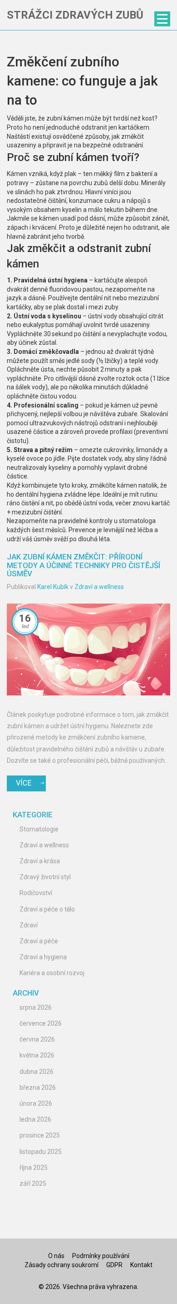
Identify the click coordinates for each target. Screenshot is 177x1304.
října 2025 (34, 1167)
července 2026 (41, 1023)
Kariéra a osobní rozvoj (52, 973)
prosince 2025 (40, 1135)
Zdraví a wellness (99, 586)
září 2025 (33, 1183)
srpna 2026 (36, 1007)
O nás (56, 1255)
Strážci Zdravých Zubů (75, 15)
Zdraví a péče (39, 941)
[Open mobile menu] (162, 18)
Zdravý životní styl (45, 877)
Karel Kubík (53, 586)
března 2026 (38, 1087)
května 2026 (37, 1055)
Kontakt (141, 1265)
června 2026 (37, 1039)
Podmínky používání (100, 1255)
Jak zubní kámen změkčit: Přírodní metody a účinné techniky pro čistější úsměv (83, 565)
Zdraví (29, 925)
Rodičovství (36, 892)
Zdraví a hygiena (43, 957)
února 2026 (36, 1103)
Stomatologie (39, 829)
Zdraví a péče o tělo (47, 909)
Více (23, 783)
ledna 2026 (35, 1119)
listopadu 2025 (41, 1151)
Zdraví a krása (40, 861)
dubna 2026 (37, 1071)
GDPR (114, 1265)
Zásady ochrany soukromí (61, 1265)
